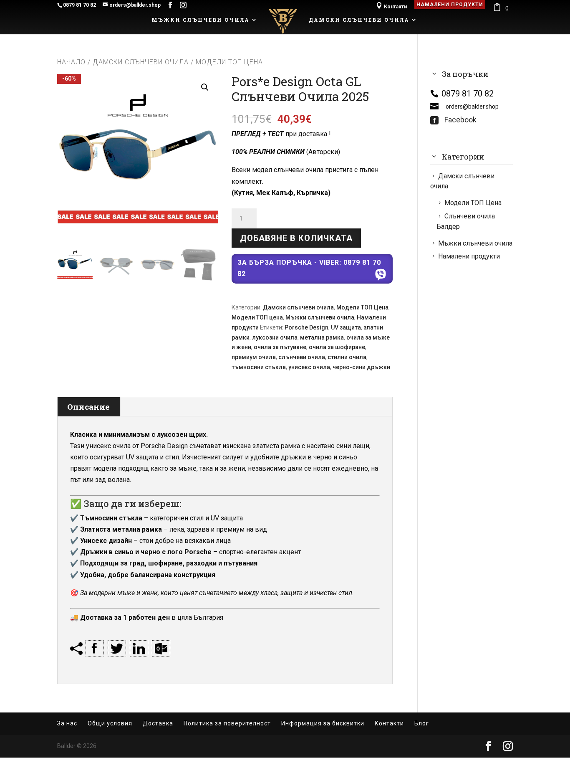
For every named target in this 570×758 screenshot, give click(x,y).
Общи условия (110, 723)
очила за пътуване (280, 347)
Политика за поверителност (227, 723)
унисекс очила (309, 367)
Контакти (391, 5)
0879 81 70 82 (79, 5)
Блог (421, 723)
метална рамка (322, 337)
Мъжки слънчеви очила (200, 20)
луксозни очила (275, 337)
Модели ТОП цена (257, 317)
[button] (204, 87)
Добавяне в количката (296, 238)
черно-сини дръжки (361, 367)
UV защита (346, 327)
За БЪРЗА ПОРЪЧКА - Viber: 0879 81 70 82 (309, 268)
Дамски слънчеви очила (359, 20)
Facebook (453, 120)
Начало (71, 62)
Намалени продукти (449, 4)
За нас (67, 723)
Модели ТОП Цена (362, 307)
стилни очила (347, 357)
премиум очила (254, 357)
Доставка (158, 723)
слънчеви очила (301, 357)
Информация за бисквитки (322, 723)
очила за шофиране (337, 347)
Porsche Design (306, 327)
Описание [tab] (88, 406)
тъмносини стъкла (259, 367)
